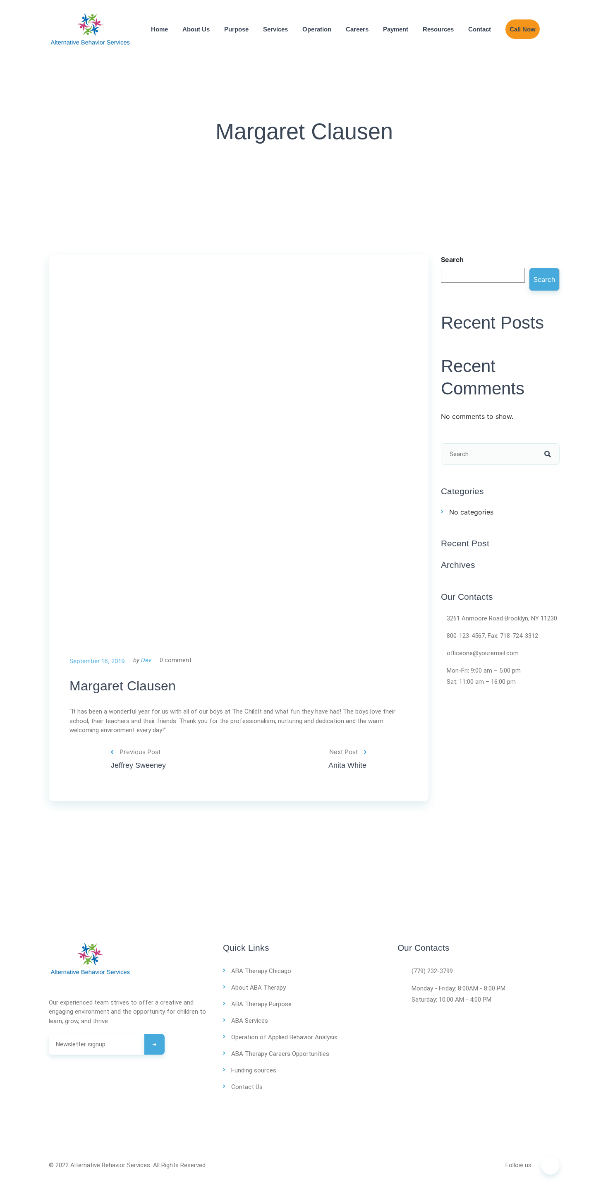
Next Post (343, 752)
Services (275, 29)
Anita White (347, 765)
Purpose (236, 29)
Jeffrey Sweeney (138, 765)
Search (452, 259)
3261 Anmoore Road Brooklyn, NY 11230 (502, 618)
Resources (438, 29)
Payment (395, 29)
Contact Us (247, 1087)
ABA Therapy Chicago (261, 971)
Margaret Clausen (122, 685)
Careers (357, 29)
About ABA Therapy (258, 987)
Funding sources (253, 1070)
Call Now (523, 29)
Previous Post (140, 752)
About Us (196, 29)
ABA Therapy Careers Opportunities (280, 1054)
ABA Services (249, 1020)
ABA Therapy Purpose (261, 1004)
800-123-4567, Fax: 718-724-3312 (492, 635)
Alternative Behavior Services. (110, 1165)
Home (159, 29)
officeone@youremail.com (483, 653)
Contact (479, 29)
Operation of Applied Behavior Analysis (284, 1037)
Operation (316, 29)
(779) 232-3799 (432, 971)
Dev (146, 660)
